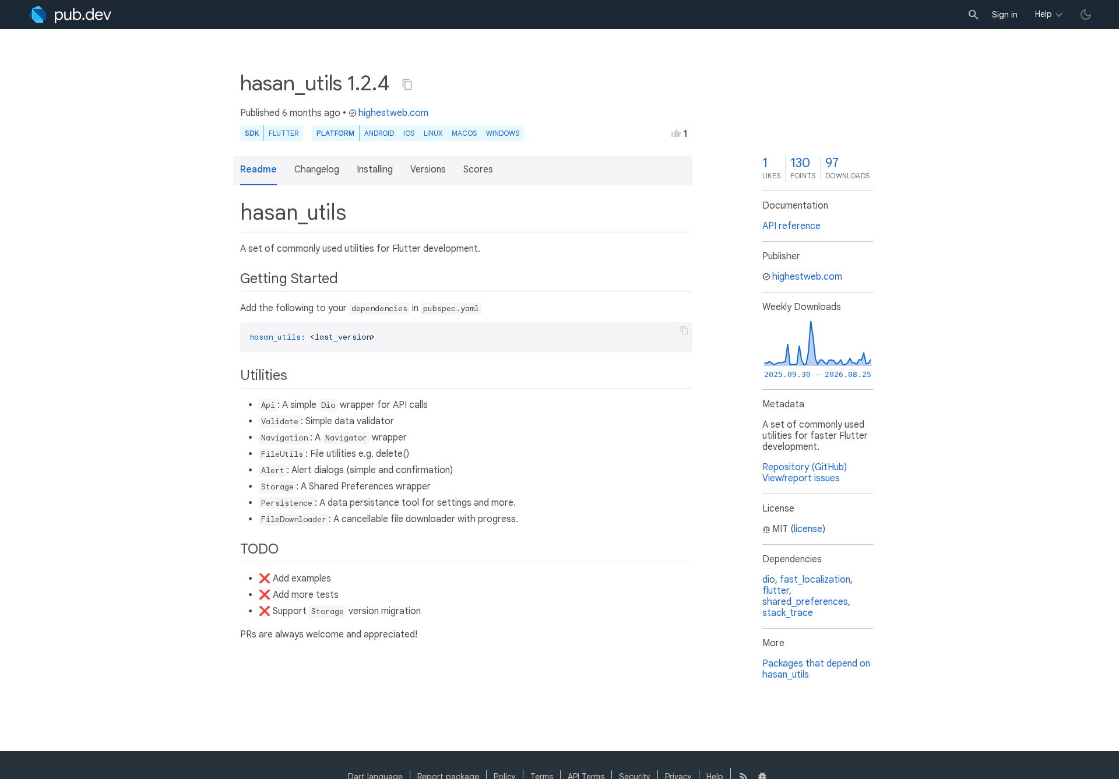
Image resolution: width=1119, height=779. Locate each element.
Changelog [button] (316, 169)
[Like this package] (676, 133)
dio (768, 580)
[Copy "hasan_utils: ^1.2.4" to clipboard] (407, 84)
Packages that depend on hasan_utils (816, 669)
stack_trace (787, 613)
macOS (464, 133)
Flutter (283, 133)
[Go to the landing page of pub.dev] (70, 14)
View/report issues (801, 478)
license (808, 529)
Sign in (1005, 14)
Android (379, 133)
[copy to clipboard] (684, 330)
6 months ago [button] (311, 113)
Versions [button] (428, 169)
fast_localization (815, 580)
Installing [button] (375, 169)
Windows (502, 133)
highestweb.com (393, 113)
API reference (791, 226)
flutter (775, 591)
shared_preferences (805, 602)
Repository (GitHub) (804, 467)
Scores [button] (478, 169)
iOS (408, 133)
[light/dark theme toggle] (1086, 15)
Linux (433, 133)
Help (1043, 14)
